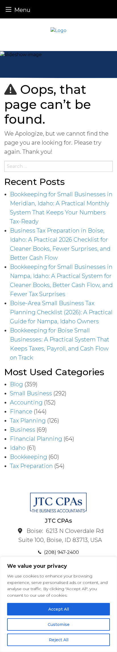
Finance (21, 411)
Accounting (26, 402)
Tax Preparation (31, 466)
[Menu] (8, 9)
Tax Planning (28, 420)
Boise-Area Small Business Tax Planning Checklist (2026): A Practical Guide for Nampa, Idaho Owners (61, 312)
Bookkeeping (28, 456)
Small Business (31, 393)
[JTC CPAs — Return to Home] (58, 30)
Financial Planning (36, 438)
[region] (58, 604)
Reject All (58, 639)
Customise (59, 624)
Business (22, 429)
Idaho (18, 447)
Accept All (58, 609)
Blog (16, 384)
